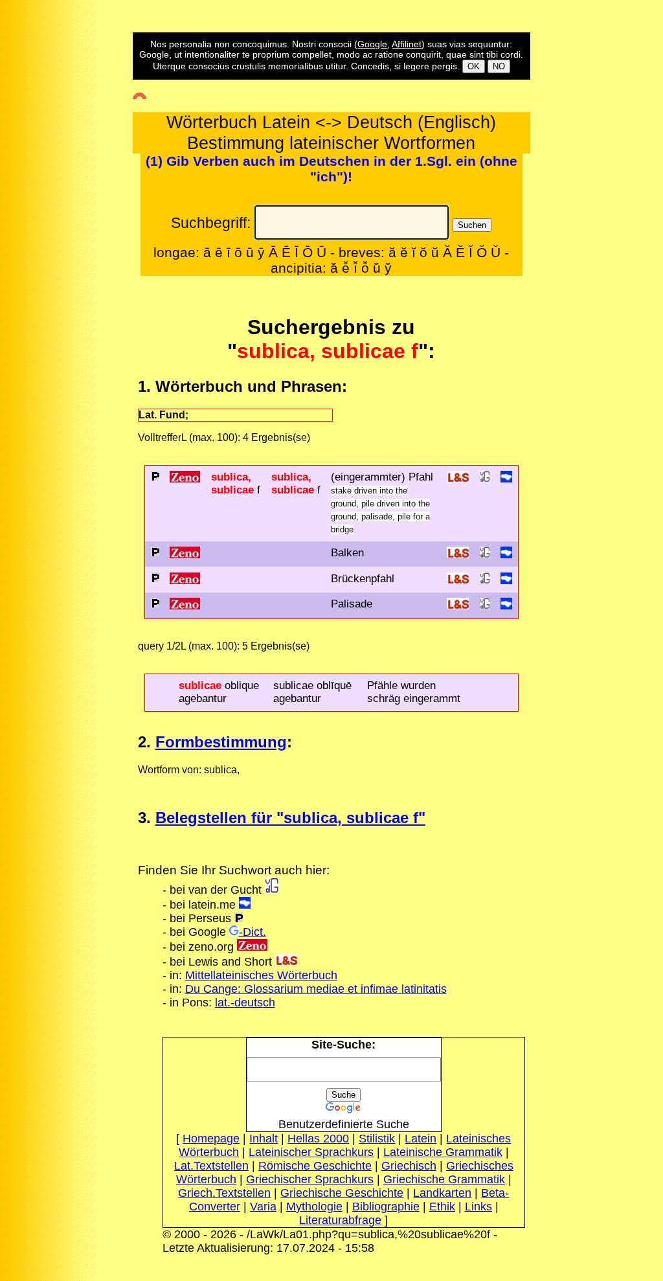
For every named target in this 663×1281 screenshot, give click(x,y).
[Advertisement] (57, 274)
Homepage (211, 1138)
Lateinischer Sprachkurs (311, 1152)
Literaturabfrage (340, 1220)
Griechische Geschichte (341, 1192)
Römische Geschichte (315, 1165)
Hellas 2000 (318, 1138)
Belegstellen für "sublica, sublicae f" (290, 817)
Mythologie (314, 1206)
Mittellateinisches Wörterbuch (261, 975)
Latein (420, 1138)
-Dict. (252, 931)
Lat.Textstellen (211, 1165)
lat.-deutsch (245, 1002)
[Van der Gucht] (272, 889)
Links (478, 1206)
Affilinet (406, 44)
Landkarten (442, 1192)
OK (473, 66)
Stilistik (377, 1138)
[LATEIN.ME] (506, 479)
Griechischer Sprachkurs (310, 1179)
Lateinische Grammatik (442, 1152)
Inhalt (263, 1138)
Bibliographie (386, 1206)
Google (372, 44)
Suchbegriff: (211, 222)
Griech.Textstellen (224, 1192)
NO (499, 66)
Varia (263, 1206)
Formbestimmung (221, 742)
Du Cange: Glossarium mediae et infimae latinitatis (316, 988)
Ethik (442, 1206)
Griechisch (408, 1165)
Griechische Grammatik (444, 1179)
